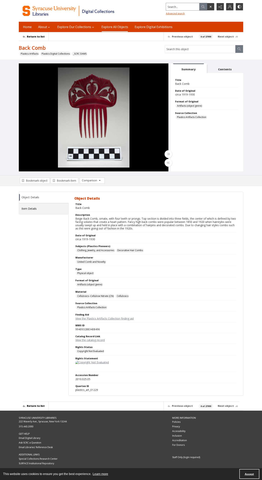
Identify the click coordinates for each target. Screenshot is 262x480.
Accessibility (178, 431)
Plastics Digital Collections (56, 53)
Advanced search (175, 13)
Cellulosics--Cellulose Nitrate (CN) (95, 296)
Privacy (176, 426)
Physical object (85, 273)
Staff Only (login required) (186, 457)
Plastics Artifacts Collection (191, 117)
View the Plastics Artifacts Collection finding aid (104, 318)
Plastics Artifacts (29, 53)
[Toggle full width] (168, 154)
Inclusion (177, 435)
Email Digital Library (29, 438)
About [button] (42, 27)
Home (27, 27)
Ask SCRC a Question (30, 442)
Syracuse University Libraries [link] (38, 417)
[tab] (188, 68)
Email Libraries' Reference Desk (36, 447)
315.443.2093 (26, 426)
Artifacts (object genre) (189, 105)
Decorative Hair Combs (130, 250)
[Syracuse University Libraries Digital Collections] (80, 11)
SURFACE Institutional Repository (36, 463)
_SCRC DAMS (80, 53)
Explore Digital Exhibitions (153, 27)
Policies (176, 422)
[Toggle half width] (168, 163)
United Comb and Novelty (91, 261)
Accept (249, 474)
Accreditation (179, 440)
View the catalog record (90, 340)
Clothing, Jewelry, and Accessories (95, 250)
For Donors (178, 445)
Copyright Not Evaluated (90, 351)
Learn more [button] (100, 474)
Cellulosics (122, 296)
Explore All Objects (114, 27)
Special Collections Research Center (38, 458)
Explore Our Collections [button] (74, 27)
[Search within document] (239, 49)
